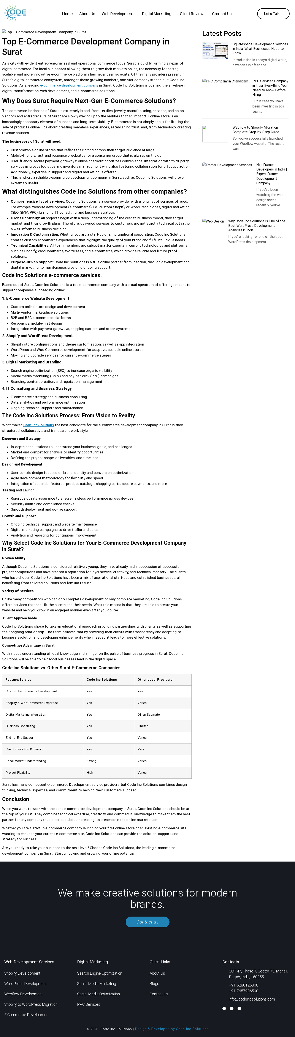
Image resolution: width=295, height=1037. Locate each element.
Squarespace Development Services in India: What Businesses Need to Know (260, 48)
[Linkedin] (231, 1008)
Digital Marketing (156, 13)
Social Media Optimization (98, 994)
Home (67, 13)
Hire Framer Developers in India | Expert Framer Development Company (271, 174)
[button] (118, 14)
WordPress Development (25, 983)
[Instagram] (239, 1008)
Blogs (154, 983)
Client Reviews (193, 13)
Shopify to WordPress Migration (30, 1004)
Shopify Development (22, 973)
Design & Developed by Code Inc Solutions (172, 1029)
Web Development (117, 13)
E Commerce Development (27, 1014)
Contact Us (222, 13)
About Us (87, 13)
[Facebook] (224, 1008)
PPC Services (88, 1004)
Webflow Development (23, 994)
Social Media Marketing (96, 983)
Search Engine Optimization (99, 973)
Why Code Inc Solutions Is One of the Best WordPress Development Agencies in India (256, 225)
